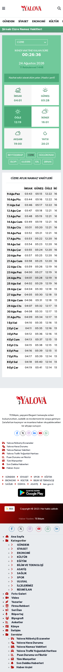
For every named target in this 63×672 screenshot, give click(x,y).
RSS (11, 509)
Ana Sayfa (17, 536)
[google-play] (31, 493)
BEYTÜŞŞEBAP (15, 155)
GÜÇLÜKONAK (46, 155)
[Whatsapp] (46, 433)
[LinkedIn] (34, 433)
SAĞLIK (9, 484)
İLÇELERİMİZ (24, 585)
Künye (15, 626)
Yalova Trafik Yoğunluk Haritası (22, 453)
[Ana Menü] (3, 8)
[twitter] (21, 529)
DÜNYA (21, 484)
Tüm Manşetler (14, 461)
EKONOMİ (38, 21)
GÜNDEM (8, 21)
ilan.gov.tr (48, 484)
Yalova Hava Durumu (17, 446)
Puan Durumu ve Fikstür (19, 457)
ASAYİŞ (34, 484)
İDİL (37, 162)
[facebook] (12, 529)
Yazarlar (16, 602)
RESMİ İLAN (24, 589)
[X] (23, 433)
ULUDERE (26, 162)
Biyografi (17, 618)
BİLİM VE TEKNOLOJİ (44, 480)
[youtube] (39, 529)
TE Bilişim (39, 519)
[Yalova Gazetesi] (31, 8)
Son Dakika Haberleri (17, 464)
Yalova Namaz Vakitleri (18, 450)
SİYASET (23, 21)
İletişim (16, 630)
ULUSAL (21, 581)
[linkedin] (57, 529)
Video (15, 597)
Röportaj (17, 614)
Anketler (17, 622)
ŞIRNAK (48, 162)
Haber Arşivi (13, 468)
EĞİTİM (48, 477)
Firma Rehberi (20, 606)
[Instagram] (28, 433)
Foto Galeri (18, 593)
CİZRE (31, 155)
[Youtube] (40, 433)
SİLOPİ (13, 162)
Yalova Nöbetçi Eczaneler (20, 443)
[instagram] (30, 529)
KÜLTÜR (54, 21)
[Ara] (59, 9)
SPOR (37, 477)
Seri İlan (16, 610)
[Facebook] (17, 433)
